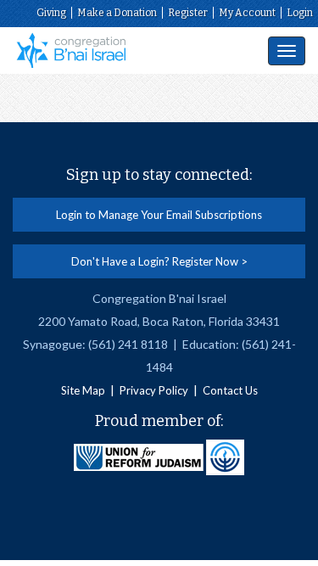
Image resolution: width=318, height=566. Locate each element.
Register (188, 13)
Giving (51, 13)
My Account (247, 13)
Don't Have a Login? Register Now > (159, 261)
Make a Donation (117, 13)
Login (300, 13)
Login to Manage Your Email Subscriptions (159, 214)
